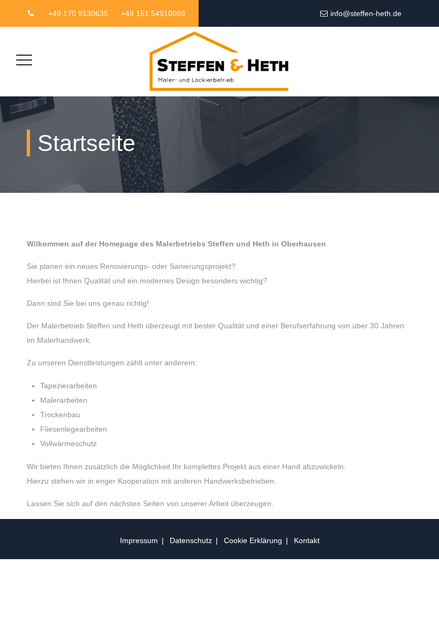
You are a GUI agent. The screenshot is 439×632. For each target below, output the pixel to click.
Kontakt (307, 540)
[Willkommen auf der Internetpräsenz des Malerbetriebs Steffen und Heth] (218, 61)
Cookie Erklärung (253, 540)
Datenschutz (191, 540)
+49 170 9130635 (78, 13)
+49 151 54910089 (153, 13)
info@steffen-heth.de (366, 13)
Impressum (139, 540)
